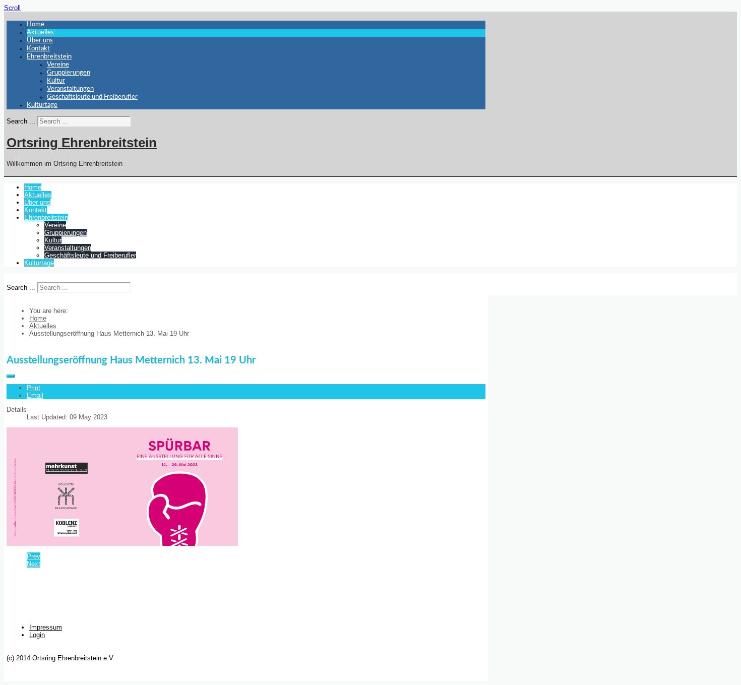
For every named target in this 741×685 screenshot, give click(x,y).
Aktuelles (40, 32)
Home (35, 24)
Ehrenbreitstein (49, 56)
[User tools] (11, 376)
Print (33, 388)
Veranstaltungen (70, 89)
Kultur (56, 81)
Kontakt (38, 48)
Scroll (12, 8)
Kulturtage (42, 105)
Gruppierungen (68, 73)
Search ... (21, 121)
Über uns (40, 40)
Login (37, 635)
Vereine (58, 64)
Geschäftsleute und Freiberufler (92, 97)
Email (35, 395)
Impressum (45, 627)
